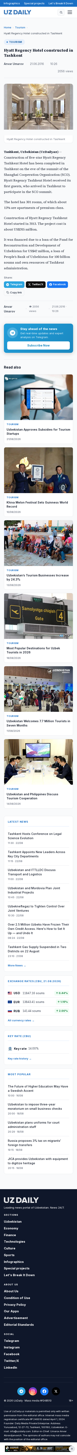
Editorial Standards (19, 1325)
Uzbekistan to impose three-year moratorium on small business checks (35, 1106)
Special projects (34, 3)
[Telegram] (21, 1391)
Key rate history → (20, 1058)
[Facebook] (44, 1391)
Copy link (16, 292)
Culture (9, 1248)
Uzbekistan (13, 1221)
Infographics (12, 3)
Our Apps (11, 1311)
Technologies (14, 1241)
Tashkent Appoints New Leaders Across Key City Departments (36, 854)
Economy (11, 1228)
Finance (10, 1235)
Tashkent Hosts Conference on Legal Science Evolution (35, 836)
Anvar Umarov (14, 64)
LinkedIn (10, 1367)
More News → (17, 965)
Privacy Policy (15, 1305)
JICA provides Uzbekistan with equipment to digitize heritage (38, 1161)
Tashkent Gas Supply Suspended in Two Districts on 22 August (37, 949)
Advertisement (16, 1318)
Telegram (16, 284)
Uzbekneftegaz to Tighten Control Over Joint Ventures (36, 908)
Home (7, 27)
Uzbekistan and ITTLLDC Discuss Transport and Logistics (32, 872)
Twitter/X (37, 284)
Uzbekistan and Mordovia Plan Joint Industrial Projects (34, 890)
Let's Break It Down (61, 3)
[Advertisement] (38, 1449)
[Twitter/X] (56, 1391)
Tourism (20, 27)
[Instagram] (33, 1391)
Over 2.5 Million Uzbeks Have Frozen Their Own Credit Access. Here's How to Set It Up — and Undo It (38, 929)
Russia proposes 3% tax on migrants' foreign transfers (34, 1143)
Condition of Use (17, 1298)
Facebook (59, 284)
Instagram (12, 1347)
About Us (11, 1291)
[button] (60, 12)
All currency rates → (21, 1020)
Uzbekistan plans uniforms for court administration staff (34, 1125)
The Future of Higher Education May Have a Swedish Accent (38, 1088)
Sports (9, 1255)
